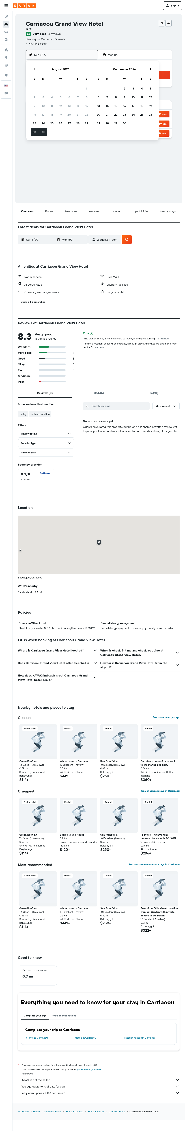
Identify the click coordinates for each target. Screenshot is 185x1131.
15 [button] (86, 106)
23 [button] (34, 123)
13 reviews (54, 34)
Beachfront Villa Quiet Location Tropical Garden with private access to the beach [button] (159, 912)
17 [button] (43, 114)
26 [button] (60, 123)
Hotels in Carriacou (85, 1037)
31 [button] (43, 132)
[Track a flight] (6, 65)
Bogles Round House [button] (72, 834)
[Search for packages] (6, 39)
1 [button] (86, 88)
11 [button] (52, 106)
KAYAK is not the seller (35, 1080)
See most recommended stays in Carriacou (154, 864)
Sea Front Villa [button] (109, 761)
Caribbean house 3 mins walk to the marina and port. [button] (158, 762)
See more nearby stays (166, 717)
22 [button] (86, 114)
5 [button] (60, 97)
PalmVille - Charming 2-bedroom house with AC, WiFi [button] (158, 836)
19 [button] (60, 114)
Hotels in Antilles (96, 1111)
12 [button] (60, 106)
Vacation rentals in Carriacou (140, 1037)
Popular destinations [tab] (64, 1015)
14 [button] (78, 106)
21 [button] (78, 114)
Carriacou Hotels (117, 1111)
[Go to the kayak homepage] (24, 5)
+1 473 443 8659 (36, 43)
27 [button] (69, 123)
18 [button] (52, 114)
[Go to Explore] (6, 57)
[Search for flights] (6, 16)
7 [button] (78, 97)
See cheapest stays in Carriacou (160, 790)
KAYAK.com (23, 1111)
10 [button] (43, 106)
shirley (23, 414)
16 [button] (34, 114)
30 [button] (34, 132)
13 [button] (69, 106)
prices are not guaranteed (89, 1069)
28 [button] (77, 123)
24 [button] (43, 123)
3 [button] (43, 97)
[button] (6, 6)
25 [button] (51, 123)
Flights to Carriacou (37, 1037)
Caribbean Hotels (52, 1111)
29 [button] (86, 123)
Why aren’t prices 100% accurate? (42, 1093)
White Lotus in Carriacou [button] (74, 761)
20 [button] (69, 114)
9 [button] (34, 106)
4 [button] (52, 97)
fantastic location (40, 414)
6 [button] (69, 97)
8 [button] (86, 97)
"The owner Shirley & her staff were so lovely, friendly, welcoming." (126, 338)
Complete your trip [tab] (35, 1015)
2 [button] (34, 97)
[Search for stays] (6, 24)
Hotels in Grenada (74, 1111)
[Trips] (6, 75)
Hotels (36, 1111)
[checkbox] (36, 476)
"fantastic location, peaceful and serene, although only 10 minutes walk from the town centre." (130, 345)
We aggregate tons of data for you (43, 1086)
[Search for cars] (6, 32)
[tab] (45, 393)
